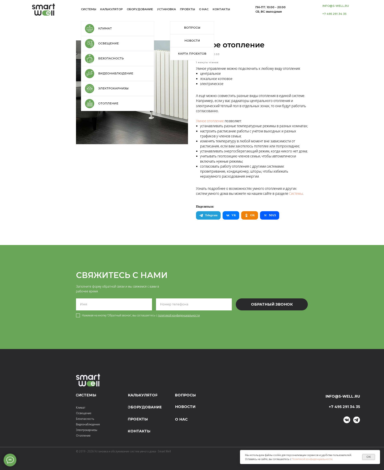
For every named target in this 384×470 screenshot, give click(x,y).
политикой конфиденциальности (179, 315)
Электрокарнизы (86, 430)
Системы (296, 193)
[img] (356, 420)
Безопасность (85, 419)
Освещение (83, 413)
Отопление (83, 435)
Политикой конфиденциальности (312, 459)
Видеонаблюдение (88, 424)
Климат (80, 407)
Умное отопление (210, 120)
